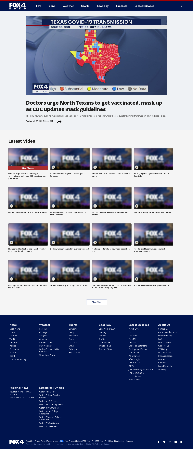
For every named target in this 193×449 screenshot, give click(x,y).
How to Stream (165, 342)
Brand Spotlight (165, 366)
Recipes (102, 335)
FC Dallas (73, 342)
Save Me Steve (105, 349)
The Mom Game (136, 372)
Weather (44, 324)
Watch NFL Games (48, 391)
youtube (175, 442)
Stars (71, 339)
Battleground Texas (138, 349)
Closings (43, 332)
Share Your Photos (48, 355)
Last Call (132, 342)
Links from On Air (107, 328)
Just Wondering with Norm (141, 369)
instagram (170, 442)
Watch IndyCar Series (49, 407)
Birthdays (103, 332)
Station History (165, 335)
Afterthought (134, 359)
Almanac (43, 339)
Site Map (162, 369)
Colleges (73, 349)
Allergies (43, 335)
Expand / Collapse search (182, 6)
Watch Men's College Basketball (48, 412)
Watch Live (134, 328)
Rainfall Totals (45, 342)
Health (12, 356)
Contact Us (163, 328)
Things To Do (105, 345)
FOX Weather (45, 345)
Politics (12, 345)
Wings (71, 345)
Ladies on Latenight (138, 345)
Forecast (43, 328)
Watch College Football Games (49, 396)
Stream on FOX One (51, 387)
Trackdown (134, 352)
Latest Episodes (139, 324)
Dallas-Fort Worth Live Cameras (49, 350)
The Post (133, 335)
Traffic (102, 339)
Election (13, 342)
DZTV (131, 366)
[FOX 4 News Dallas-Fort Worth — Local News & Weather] (18, 6)
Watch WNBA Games (49, 423)
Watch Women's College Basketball (50, 418)
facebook (158, 442)
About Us (164, 324)
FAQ (160, 339)
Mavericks (73, 335)
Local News (14, 328)
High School (74, 352)
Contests (162, 362)
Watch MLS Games (48, 426)
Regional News (18, 387)
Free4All (132, 339)
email (181, 442)
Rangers (72, 332)
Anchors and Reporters (168, 332)
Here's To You (135, 376)
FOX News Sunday (17, 359)
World (12, 339)
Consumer (14, 349)
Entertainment (105, 342)
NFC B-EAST (134, 362)
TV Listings (163, 349)
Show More (96, 302)
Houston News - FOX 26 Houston (20, 393)
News (13, 324)
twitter (164, 442)
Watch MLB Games (48, 401)
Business (13, 352)
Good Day (105, 324)
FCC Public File (165, 352)
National (13, 335)
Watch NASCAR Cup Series (51, 404)
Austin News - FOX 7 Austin (21, 397)
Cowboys (73, 328)
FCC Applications (166, 356)
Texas (12, 332)
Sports (73, 324)
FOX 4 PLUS (163, 359)
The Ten (132, 332)
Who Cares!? (134, 356)
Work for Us (163, 345)
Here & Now (134, 379)
